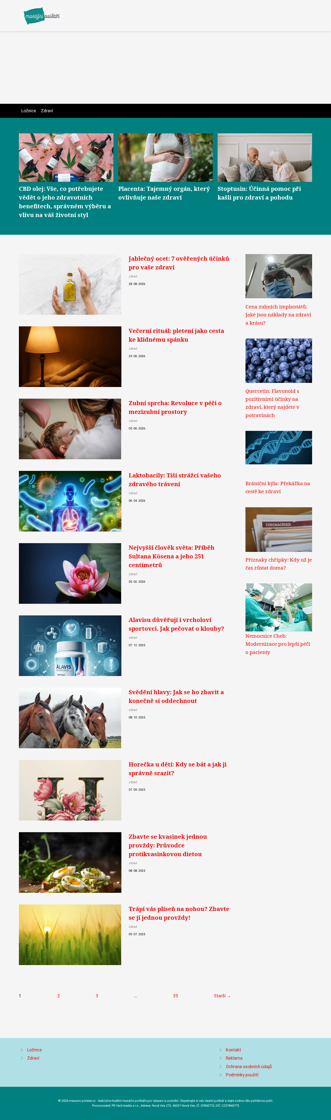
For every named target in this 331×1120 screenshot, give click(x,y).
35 (175, 995)
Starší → (222, 995)
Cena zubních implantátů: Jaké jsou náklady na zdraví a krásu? (278, 314)
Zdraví (47, 110)
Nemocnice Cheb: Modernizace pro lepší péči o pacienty (277, 643)
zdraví (133, 276)
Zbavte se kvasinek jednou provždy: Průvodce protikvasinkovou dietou (168, 845)
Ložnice (28, 110)
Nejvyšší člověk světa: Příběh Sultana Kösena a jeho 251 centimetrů (171, 556)
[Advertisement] (165, 67)
